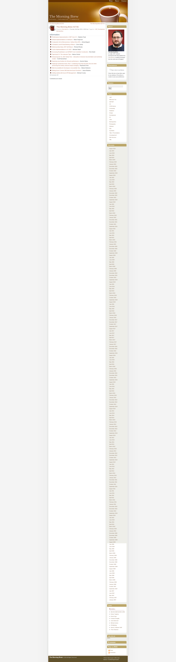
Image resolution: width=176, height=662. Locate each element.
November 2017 (113, 322)
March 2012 (112, 473)
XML (110, 139)
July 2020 (111, 257)
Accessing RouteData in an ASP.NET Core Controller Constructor (70, 52)
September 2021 (113, 226)
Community (112, 108)
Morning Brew (59, 31)
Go (110, 88)
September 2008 (113, 566)
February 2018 (113, 315)
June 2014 (111, 413)
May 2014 (111, 415)
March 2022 (112, 213)
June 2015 (111, 386)
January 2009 (112, 557)
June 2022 (111, 206)
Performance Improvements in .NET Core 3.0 (64, 37)
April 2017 (111, 337)
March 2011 (112, 499)
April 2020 (111, 264)
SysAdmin (111, 130)
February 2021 (113, 242)
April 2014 (111, 417)
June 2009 (111, 546)
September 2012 (113, 459)
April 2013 (111, 444)
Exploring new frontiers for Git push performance (65, 61)
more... (109, 638)
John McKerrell (114, 620)
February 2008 (113, 582)
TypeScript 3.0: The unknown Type (61, 54)
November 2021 (113, 222)
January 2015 (112, 397)
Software (111, 126)
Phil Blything (114, 625)
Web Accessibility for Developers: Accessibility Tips (66, 68)
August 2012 (112, 462)
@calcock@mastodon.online (118, 611)
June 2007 (111, 593)
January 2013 (112, 451)
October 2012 (112, 457)
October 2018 (112, 297)
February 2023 (113, 188)
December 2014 (113, 399)
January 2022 (112, 217)
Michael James (114, 623)
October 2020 (112, 251)
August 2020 (112, 255)
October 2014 (112, 404)
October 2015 (112, 377)
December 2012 (113, 453)
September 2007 (113, 588)
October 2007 (112, 586)
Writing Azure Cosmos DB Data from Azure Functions (66, 70)
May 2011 (111, 495)
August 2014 (112, 408)
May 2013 (111, 442)
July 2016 (111, 357)
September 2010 (113, 513)
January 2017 (112, 344)
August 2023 (112, 175)
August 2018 (112, 302)
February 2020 (113, 268)
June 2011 (111, 493)
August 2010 (112, 515)
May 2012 (111, 468)
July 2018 (111, 304)
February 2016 (113, 368)
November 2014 (113, 402)
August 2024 (112, 148)
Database (111, 110)
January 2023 (112, 190)
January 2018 (112, 317)
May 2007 (111, 595)
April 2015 (111, 391)
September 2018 (113, 299)
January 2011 (112, 504)
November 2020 (113, 248)
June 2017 (111, 333)
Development (101, 29)
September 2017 (113, 326)
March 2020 (112, 266)
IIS (110, 117)
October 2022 (112, 197)
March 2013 (112, 446)
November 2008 (113, 562)
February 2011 (113, 502)
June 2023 (111, 179)
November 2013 (113, 428)
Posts (111, 650)
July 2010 (111, 517)
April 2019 (111, 290)
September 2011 (113, 486)
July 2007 (111, 591)
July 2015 (111, 384)
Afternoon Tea (112, 99)
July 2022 (111, 204)
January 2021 (112, 244)
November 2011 (113, 482)
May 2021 (111, 235)
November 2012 (113, 455)
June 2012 (111, 466)
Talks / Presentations (114, 133)
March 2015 (112, 393)
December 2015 (113, 373)
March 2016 (112, 366)
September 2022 (113, 199)
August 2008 (112, 568)
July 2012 (111, 464)
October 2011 (112, 484)
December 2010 (113, 506)
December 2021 (113, 219)
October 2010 (112, 511)
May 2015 (111, 388)
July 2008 (111, 571)
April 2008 (111, 577)
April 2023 (111, 184)
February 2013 (113, 448)
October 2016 (112, 350)
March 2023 (112, 186)
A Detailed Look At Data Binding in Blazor (63, 44)
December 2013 (113, 426)
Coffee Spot (117, 657)
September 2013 (113, 433)
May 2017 (111, 335)
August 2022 (112, 202)
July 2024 (111, 150)
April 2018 (111, 311)
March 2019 (112, 293)
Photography (112, 124)
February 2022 (113, 215)
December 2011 (113, 479)
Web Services (112, 137)
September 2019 (113, 279)
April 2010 (111, 524)
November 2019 (113, 275)
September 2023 (113, 173)
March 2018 (112, 313)
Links (110, 119)
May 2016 (111, 362)
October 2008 (112, 564)
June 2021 (111, 233)
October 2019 (112, 277)
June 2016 (111, 359)
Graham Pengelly (115, 618)
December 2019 (113, 273)
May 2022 (111, 208)
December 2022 (113, 193)
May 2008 (111, 575)
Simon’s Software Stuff (116, 627)
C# (110, 104)
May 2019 (111, 288)
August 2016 (112, 355)
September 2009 (113, 539)
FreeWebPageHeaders (113, 659)
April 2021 (111, 237)
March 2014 (112, 419)
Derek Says (114, 616)
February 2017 (113, 342)
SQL (110, 128)
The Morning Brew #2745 (57, 23)
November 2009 (113, 535)
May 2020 (111, 262)
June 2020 (111, 259)
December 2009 (113, 533)
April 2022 (111, 210)
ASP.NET (111, 101)
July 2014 (111, 411)
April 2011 (111, 497)
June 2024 (111, 153)
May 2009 (111, 548)
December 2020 (113, 246)
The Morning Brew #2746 (67, 27)
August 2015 (112, 382)
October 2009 (112, 537)
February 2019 (113, 295)
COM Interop (112, 106)
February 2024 (113, 162)
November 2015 (113, 375)
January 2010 (112, 531)
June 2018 (111, 306)
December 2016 (113, 346)
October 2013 (112, 430)
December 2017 (113, 319)
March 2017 (112, 339)
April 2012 (111, 471)
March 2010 (112, 526)
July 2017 (111, 331)
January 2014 (112, 424)
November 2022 (113, 195)
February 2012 (113, 475)
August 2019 (112, 282)
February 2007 (113, 597)
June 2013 (111, 439)
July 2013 (111, 437)
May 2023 (111, 182)
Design (111, 113)
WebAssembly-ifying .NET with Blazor (62, 47)
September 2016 (113, 353)
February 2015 (113, 395)
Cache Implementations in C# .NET (62, 49)
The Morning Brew (64, 16)
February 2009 (113, 555)
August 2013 (112, 435)
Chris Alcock (65, 29)
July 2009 (111, 544)
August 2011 (112, 488)
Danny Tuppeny (115, 614)
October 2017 (112, 324)
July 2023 (111, 177)
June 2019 (111, 286)
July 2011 (111, 491)
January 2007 (112, 599)
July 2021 (111, 230)
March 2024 (112, 159)
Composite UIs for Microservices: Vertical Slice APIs (66, 42)
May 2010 (111, 522)
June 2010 (111, 519)
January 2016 (112, 371)
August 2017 (112, 328)
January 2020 (112, 270)
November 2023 (113, 168)
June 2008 (111, 573)
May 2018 (111, 308)
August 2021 (112, 228)
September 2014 (113, 406)
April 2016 (111, 364)
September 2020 (113, 253)
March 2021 (112, 239)
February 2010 (113, 528)
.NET (96, 29)
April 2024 (111, 157)
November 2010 (113, 508)
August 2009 (112, 542)
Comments (113, 652)
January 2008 (112, 584)
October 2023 (112, 170)
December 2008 (113, 559)
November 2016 (113, 348)
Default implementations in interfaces (62, 39)
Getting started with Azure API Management (64, 73)
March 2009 (112, 553)
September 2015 (113, 379)
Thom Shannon (114, 629)
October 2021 (112, 224)
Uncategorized (113, 135)
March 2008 (112, 579)
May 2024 (111, 155)
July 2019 (111, 284)
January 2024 (112, 164)
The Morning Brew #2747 (97, 23)
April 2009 (111, 551)
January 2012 (112, 477)
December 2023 (113, 166)
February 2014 (113, 422)
